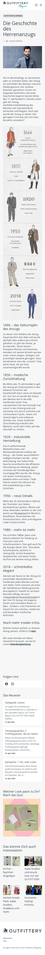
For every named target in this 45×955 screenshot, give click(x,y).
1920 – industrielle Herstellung (16, 439)
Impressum (7, 938)
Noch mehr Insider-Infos (21, 622)
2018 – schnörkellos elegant (17, 568)
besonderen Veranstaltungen (21, 597)
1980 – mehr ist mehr (19, 529)
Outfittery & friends (13, 16)
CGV (4, 941)
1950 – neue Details (17, 495)
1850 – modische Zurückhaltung (15, 377)
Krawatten (21, 513)
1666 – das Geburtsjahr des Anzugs (20, 327)
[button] (36, 5)
